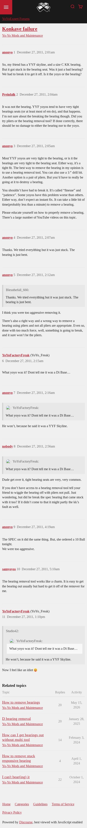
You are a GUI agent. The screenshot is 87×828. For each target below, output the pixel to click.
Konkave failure (19, 29)
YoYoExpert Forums (16, 19)
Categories (22, 804)
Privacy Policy (12, 812)
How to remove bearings (21, 702)
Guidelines (40, 804)
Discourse (26, 822)
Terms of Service (63, 804)
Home (6, 804)
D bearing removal (16, 718)
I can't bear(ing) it (16, 777)
